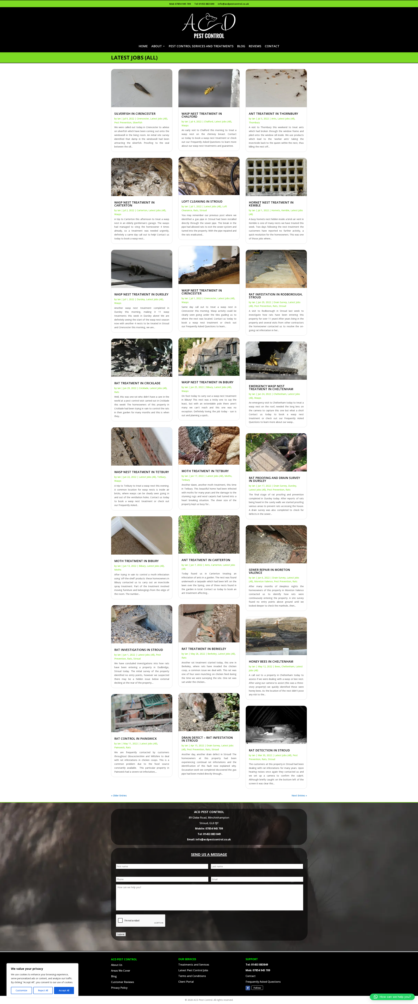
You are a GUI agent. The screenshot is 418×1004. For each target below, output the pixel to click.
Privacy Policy (119, 987)
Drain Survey (213, 745)
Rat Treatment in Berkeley (204, 649)
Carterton (142, 210)
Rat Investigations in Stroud (138, 650)
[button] (392, 997)
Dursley (141, 299)
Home (143, 46)
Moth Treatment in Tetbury (205, 471)
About (156, 46)
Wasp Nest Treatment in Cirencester (202, 291)
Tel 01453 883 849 (204, 4)
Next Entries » (299, 795)
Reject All (43, 990)
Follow (257, 987)
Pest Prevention (122, 122)
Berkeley (212, 653)
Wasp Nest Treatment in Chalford (202, 115)
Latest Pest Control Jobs (193, 970)
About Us (116, 965)
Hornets (275, 210)
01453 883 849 (212, 834)
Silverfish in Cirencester (134, 114)
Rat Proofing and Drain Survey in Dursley (274, 479)
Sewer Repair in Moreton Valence (269, 571)
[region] (42, 980)
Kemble (285, 210)
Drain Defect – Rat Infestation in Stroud (207, 739)
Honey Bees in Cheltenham (271, 661)
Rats (116, 392)
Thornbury (254, 122)
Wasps (117, 214)
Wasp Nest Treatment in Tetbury (141, 472)
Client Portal (186, 981)
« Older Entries (119, 795)
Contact (272, 46)
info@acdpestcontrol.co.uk (233, 4)
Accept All (64, 990)
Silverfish (137, 122)
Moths (117, 569)
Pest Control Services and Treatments (201, 46)
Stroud (137, 658)
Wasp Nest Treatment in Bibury (207, 382)
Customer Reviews (122, 982)
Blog (241, 46)
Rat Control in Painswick (135, 738)
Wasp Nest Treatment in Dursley (141, 294)
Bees (277, 666)
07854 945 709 (214, 828)
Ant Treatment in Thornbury (273, 114)
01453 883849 (259, 964)
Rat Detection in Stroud (269, 750)
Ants (207, 564)
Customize (21, 990)
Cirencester (143, 118)
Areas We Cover (120, 970)
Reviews (255, 46)
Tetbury (161, 476)
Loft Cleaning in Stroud (202, 201)
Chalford (208, 121)
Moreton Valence (263, 581)
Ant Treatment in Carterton (206, 560)
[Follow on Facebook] (248, 988)
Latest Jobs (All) (158, 118)
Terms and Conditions (192, 976)
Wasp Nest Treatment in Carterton (134, 203)
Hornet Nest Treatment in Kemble (271, 203)
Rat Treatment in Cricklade (137, 383)
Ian (119, 118)
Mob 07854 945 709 (180, 4)
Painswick (119, 747)
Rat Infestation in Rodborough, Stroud (276, 295)
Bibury (142, 565)
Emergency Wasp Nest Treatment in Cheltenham (271, 387)
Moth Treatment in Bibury (136, 561)
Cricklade (143, 388)
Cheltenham (279, 394)
